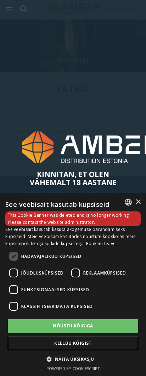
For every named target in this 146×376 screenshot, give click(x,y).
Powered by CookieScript (73, 368)
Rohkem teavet (101, 243)
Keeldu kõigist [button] (73, 343)
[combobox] (128, 202)
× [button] (138, 202)
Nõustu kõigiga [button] (73, 326)
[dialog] (73, 284)
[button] (73, 359)
